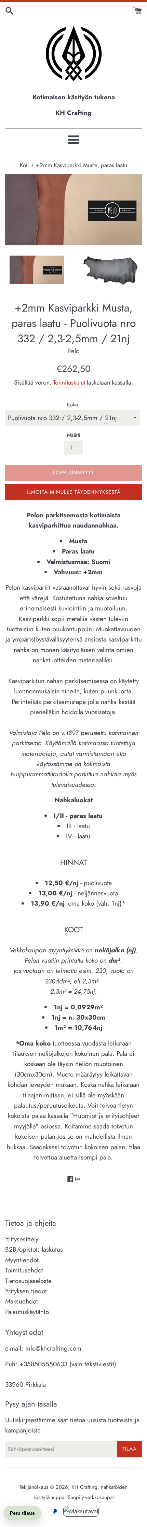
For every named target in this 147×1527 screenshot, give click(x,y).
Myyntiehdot (22, 1260)
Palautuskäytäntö (27, 1311)
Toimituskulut (69, 382)
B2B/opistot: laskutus (34, 1249)
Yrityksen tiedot (26, 1291)
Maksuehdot (21, 1301)
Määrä (73, 435)
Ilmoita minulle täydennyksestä (74, 492)
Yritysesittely (21, 1239)
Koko (72, 404)
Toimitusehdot (24, 1270)
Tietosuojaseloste (28, 1280)
